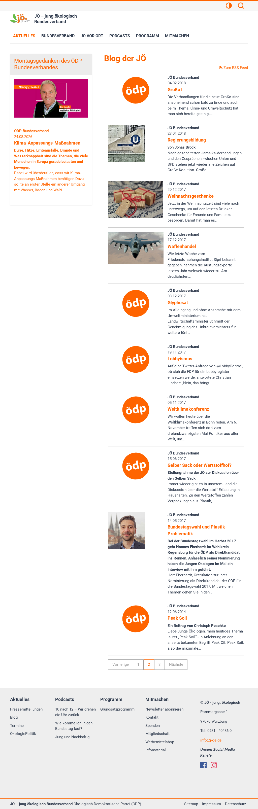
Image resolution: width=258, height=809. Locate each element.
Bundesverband (58, 35)
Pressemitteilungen (26, 709)
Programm (147, 35)
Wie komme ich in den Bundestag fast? (73, 726)
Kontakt (151, 717)
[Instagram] (214, 765)
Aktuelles (24, 35)
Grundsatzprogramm (117, 709)
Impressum (211, 804)
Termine (17, 725)
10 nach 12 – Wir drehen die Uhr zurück (75, 712)
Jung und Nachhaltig (72, 737)
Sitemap (191, 804)
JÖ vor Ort (92, 35)
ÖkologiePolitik (23, 733)
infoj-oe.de (210, 740)
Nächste (176, 664)
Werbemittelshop (159, 742)
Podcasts (119, 35)
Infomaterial (155, 750)
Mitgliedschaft (157, 733)
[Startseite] (20, 18)
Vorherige (120, 664)
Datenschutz (235, 804)
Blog (14, 717)
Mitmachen (177, 35)
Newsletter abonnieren (164, 709)
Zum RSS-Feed (235, 67)
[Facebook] (203, 765)
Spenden (152, 725)
